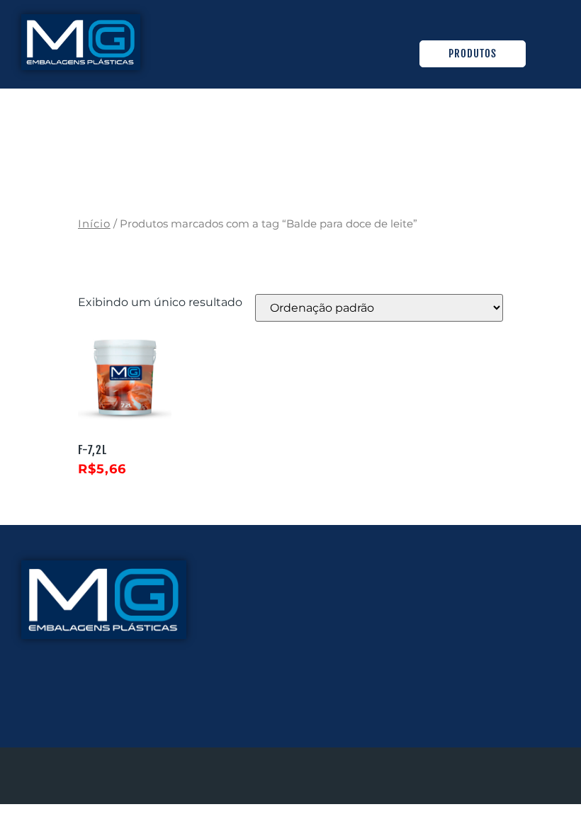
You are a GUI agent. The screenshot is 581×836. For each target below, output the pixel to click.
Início (94, 224)
